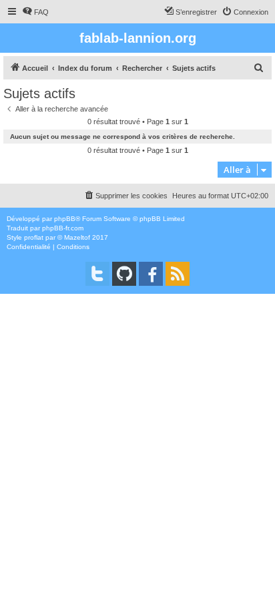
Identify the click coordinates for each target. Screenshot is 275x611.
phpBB (64, 218)
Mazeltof (77, 237)
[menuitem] (35, 12)
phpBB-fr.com (62, 228)
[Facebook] (151, 274)
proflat (33, 237)
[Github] (124, 274)
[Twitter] (97, 274)
